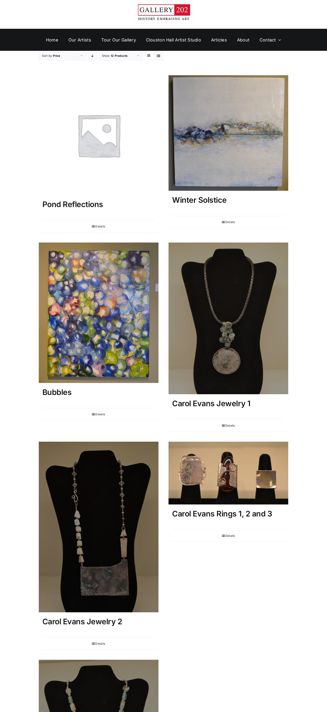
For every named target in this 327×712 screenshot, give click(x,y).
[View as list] (158, 55)
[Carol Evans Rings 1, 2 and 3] (228, 473)
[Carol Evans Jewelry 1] (228, 318)
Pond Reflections (72, 204)
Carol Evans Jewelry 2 (82, 621)
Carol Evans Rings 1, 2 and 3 (222, 513)
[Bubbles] (98, 313)
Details (100, 226)
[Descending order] (92, 56)
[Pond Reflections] (98, 135)
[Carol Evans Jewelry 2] (98, 527)
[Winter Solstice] (228, 133)
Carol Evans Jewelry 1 (211, 403)
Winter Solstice (199, 200)
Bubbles (57, 392)
